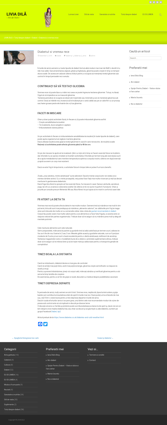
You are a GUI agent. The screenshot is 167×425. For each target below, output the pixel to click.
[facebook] (150, 3)
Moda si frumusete (12, 385)
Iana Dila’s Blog (137, 76)
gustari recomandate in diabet (103, 211)
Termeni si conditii (96, 355)
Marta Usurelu (136, 97)
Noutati (7, 390)
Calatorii (7, 360)
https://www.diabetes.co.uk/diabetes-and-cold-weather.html (79, 317)
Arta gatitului (9, 355)
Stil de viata (89, 14)
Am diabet (135, 82)
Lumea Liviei (73, 14)
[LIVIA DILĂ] (46, 16)
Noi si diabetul (136, 104)
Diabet (59, 56)
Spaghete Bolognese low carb (25, 338)
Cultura (7, 365)
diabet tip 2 (78, 56)
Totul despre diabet (129, 14)
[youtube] (160, 3)
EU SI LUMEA (148, 14)
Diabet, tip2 (56, 311)
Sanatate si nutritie (107, 14)
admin (93, 56)
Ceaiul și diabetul (105, 338)
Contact (92, 360)
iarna (84, 56)
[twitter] (154, 3)
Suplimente (9, 404)
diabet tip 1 (69, 56)
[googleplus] (157, 3)
